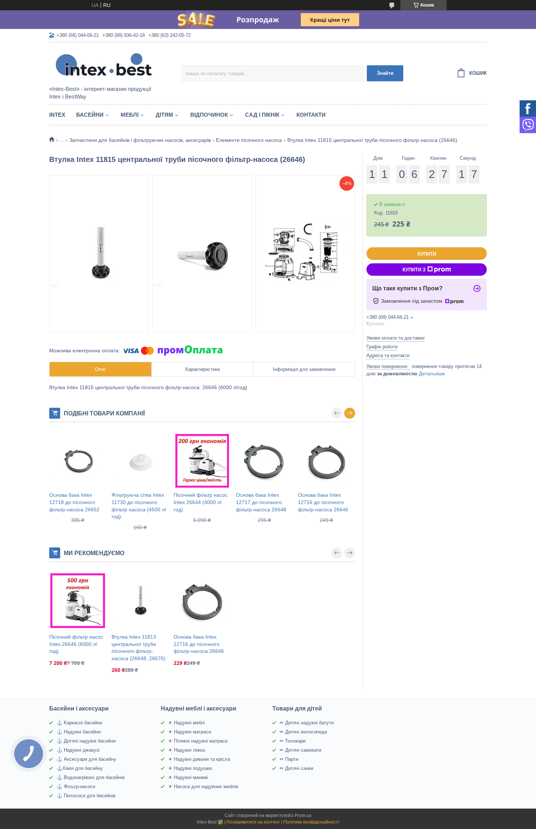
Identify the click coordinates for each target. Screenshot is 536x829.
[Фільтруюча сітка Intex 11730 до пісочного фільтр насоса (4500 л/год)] (140, 460)
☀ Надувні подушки (190, 768)
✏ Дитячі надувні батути (307, 722)
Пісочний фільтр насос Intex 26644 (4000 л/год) (201, 502)
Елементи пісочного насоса (249, 140)
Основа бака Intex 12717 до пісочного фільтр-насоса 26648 (261, 502)
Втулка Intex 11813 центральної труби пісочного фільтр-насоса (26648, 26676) (139, 647)
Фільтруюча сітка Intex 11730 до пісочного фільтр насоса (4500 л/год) (139, 505)
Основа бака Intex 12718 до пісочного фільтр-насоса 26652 (74, 502)
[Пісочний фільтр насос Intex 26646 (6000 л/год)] (77, 600)
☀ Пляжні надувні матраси (198, 741)
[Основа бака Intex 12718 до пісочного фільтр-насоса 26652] (77, 460)
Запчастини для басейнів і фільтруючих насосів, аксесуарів (140, 140)
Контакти (311, 114)
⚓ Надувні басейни (79, 732)
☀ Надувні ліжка (186, 750)
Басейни (90, 114)
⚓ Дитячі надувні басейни (86, 741)
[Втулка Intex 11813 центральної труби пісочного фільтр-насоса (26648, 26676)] (140, 600)
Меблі (130, 114)
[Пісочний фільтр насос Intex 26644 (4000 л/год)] (202, 460)
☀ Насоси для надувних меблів (203, 786)
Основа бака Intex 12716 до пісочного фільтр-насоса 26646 (323, 502)
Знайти (385, 73)
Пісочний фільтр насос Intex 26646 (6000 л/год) (76, 644)
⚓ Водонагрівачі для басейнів (91, 777)
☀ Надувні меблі (186, 722)
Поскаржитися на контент (253, 822)
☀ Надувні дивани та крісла (199, 759)
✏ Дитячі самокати (300, 750)
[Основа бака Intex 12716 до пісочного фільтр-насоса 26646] (326, 460)
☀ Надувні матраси (189, 732)
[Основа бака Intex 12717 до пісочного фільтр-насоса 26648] (264, 460)
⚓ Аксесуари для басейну (86, 759)
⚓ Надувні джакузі (78, 750)
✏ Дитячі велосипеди (303, 732)
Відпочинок (209, 114)
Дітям (164, 114)
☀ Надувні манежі (188, 777)
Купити (426, 254)
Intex (57, 114)
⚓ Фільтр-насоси (76, 786)
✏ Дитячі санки (296, 768)
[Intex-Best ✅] (113, 64)
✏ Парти (289, 759)
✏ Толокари (293, 741)
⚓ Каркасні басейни (79, 722)
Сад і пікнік (262, 114)
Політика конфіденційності (311, 822)
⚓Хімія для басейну (80, 768)
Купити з (414, 269)
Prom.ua (303, 815)
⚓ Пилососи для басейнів (86, 795)
